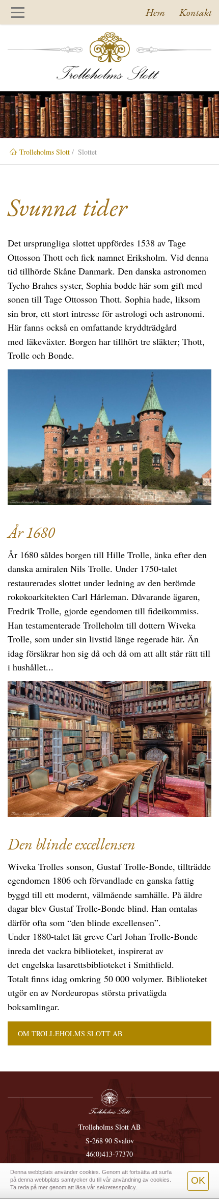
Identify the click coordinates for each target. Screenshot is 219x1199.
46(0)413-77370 (109, 1154)
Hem (155, 12)
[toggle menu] (18, 12)
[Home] (109, 55)
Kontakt (195, 12)
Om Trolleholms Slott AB (70, 1033)
